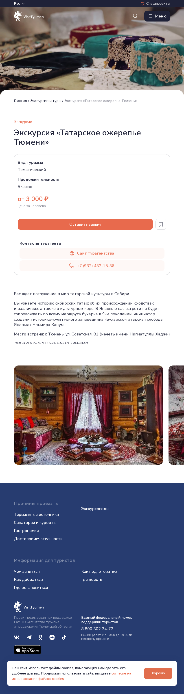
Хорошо (158, 673)
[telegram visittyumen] (29, 637)
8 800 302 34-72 (97, 628)
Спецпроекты (158, 3)
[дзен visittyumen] (52, 637)
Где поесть (91, 579)
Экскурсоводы (95, 508)
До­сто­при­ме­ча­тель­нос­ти (38, 538)
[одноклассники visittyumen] (40, 637)
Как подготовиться (99, 571)
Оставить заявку (85, 224)
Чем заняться (27, 571)
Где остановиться (31, 587)
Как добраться (28, 579)
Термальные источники (36, 514)
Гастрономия (26, 530)
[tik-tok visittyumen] (64, 637)
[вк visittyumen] (16, 637)
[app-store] (27, 649)
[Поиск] (135, 16)
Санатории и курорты (35, 522)
